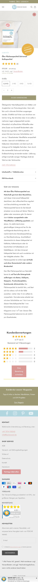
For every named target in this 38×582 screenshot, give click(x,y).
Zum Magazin (19, 402)
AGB (3, 446)
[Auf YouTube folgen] (31, 413)
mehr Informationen (9, 165)
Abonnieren (10, 553)
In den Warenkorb (19, 98)
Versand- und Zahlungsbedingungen (15, 450)
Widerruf (5, 454)
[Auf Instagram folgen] (15, 413)
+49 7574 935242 (8, 431)
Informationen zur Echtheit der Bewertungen (19, 581)
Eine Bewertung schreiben (19, 371)
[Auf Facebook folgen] (7, 413)
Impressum (6, 467)
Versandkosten (18, 71)
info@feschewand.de (9, 435)
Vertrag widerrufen (11, 472)
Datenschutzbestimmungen (15, 547)
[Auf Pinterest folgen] (23, 413)
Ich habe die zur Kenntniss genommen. (18, 547)
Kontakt (4, 462)
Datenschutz (6, 458)
